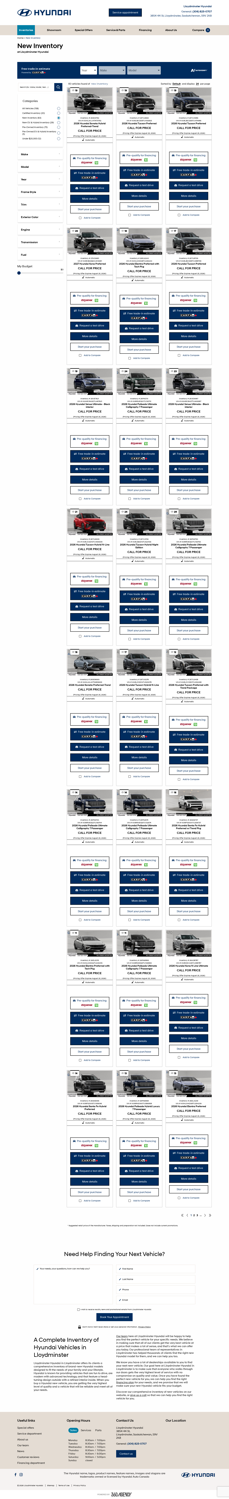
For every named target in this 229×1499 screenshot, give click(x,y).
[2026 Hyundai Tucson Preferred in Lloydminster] (139, 100)
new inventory (99, 83)
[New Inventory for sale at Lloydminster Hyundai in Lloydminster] (205, 1215)
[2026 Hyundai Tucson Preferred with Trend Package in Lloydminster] (189, 662)
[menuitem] (26, 30)
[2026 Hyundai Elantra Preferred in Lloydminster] (189, 1083)
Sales (73, 1430)
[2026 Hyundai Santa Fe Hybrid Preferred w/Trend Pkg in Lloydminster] (189, 802)
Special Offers (84, 30)
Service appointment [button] (125, 12)
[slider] (19, 273)
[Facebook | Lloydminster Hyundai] (15, 1475)
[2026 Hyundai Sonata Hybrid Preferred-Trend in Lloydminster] (90, 100)
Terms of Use (64, 1485)
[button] (26, 30)
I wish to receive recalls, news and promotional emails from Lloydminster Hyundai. (116, 1309)
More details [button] (89, 198)
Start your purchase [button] (90, 209)
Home (20, 38)
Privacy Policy (144, 1327)
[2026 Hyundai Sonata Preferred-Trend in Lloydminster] (90, 662)
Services (86, 1430)
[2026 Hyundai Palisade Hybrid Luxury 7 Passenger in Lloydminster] (139, 1083)
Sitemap (51, 1485)
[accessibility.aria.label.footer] (121, 1494)
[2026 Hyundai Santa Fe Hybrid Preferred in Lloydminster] (90, 1083)
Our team (122, 1336)
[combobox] (89, 70)
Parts (98, 1430)
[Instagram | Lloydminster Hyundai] (21, 1475)
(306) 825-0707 (202, 11)
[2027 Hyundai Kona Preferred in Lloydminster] (90, 241)
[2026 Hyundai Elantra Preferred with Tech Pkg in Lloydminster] (139, 241)
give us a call (138, 1395)
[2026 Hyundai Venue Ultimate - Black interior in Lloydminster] (90, 381)
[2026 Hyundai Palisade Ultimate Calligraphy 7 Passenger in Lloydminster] (139, 381)
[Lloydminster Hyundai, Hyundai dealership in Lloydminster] (45, 12)
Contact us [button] (126, 1453)
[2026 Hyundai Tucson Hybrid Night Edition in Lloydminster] (139, 522)
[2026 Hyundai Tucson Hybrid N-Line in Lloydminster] (90, 522)
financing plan (125, 1382)
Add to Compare (92, 218)
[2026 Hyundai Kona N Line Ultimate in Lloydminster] (189, 943)
